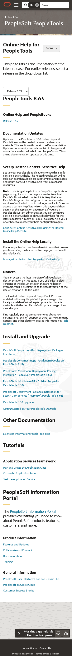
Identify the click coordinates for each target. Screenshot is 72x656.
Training (8, 562)
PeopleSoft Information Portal (33, 511)
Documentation (12, 556)
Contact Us (45, 648)
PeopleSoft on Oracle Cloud (19, 584)
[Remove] (37, 5)
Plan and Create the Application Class (24, 467)
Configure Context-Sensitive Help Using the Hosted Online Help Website (33, 229)
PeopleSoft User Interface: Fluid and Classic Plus (31, 579)
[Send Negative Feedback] (58, 633)
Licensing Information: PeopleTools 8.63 (26, 433)
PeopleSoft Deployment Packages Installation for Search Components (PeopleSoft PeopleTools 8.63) (33, 393)
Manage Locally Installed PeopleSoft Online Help (31, 259)
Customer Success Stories (18, 590)
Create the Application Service (20, 473)
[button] (16, 5)
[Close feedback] (19, 633)
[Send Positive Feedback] (65, 633)
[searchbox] (54, 5)
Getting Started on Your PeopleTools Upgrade (29, 408)
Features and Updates (16, 544)
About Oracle (30, 648)
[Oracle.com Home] (7, 4)
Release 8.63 (10, 121)
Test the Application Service (19, 479)
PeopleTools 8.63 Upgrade (18, 402)
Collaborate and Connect (17, 550)
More (50, 48)
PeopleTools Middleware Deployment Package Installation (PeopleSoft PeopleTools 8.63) (30, 373)
